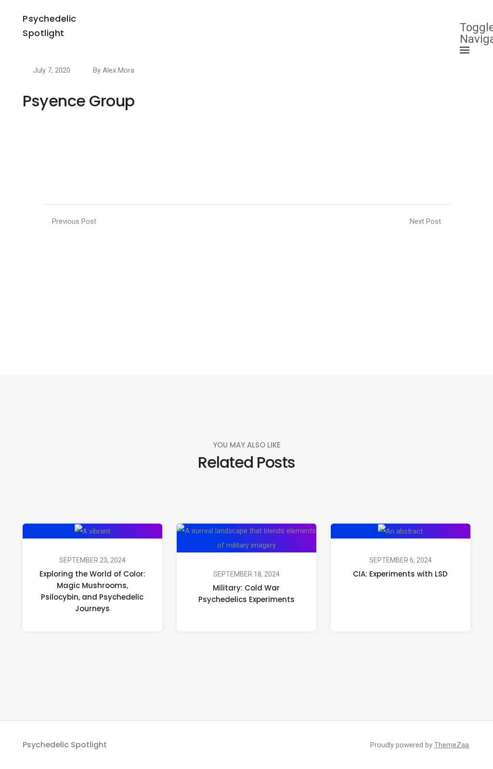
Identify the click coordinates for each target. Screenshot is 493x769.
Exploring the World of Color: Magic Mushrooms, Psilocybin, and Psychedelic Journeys (92, 591)
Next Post (425, 221)
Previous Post (74, 221)
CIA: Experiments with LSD (400, 574)
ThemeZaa (451, 745)
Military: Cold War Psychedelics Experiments (246, 593)
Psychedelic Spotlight (65, 744)
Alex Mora (118, 70)
